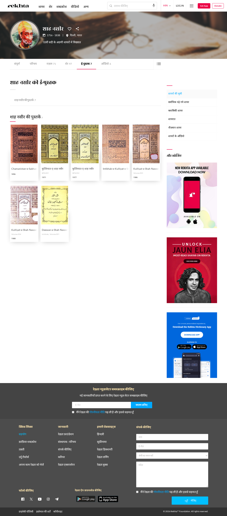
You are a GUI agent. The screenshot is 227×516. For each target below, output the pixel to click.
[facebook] (23, 499)
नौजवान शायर (174, 128)
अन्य (85, 7)
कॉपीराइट (57, 511)
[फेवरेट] (69, 28)
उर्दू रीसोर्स (24, 457)
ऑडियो (106, 64)
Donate (218, 5)
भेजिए (193, 500)
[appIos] (108, 499)
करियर (61, 457)
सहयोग (22, 434)
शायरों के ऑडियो (176, 136)
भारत (79, 35)
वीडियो (75, 7)
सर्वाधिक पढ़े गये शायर (178, 102)
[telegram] (57, 499)
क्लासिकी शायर (175, 111)
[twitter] (31, 499)
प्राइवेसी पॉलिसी (26, 511)
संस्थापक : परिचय (67, 441)
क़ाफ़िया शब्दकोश (27, 441)
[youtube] (40, 499)
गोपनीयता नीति (97, 412)
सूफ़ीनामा (102, 441)
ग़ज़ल (51, 64)
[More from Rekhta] (191, 5)
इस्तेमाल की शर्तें (43, 511)
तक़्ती (21, 449)
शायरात (171, 119)
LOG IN (180, 5)
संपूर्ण (17, 64)
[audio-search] (154, 5)
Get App (204, 5)
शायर (41, 7)
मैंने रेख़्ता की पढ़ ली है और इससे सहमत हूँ (105, 412)
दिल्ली (73, 35)
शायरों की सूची (175, 94)
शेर (68, 64)
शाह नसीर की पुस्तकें (25, 100)
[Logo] (18, 6)
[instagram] (48, 499)
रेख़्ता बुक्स (102, 464)
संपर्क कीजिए (64, 449)
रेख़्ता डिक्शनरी (104, 449)
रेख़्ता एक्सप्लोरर (66, 464)
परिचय (33, 64)
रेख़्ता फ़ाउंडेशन (66, 434)
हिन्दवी (100, 434)
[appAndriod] (86, 499)
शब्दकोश (61, 7)
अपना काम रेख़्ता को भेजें (31, 464)
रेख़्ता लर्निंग (103, 457)
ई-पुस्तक (86, 64)
